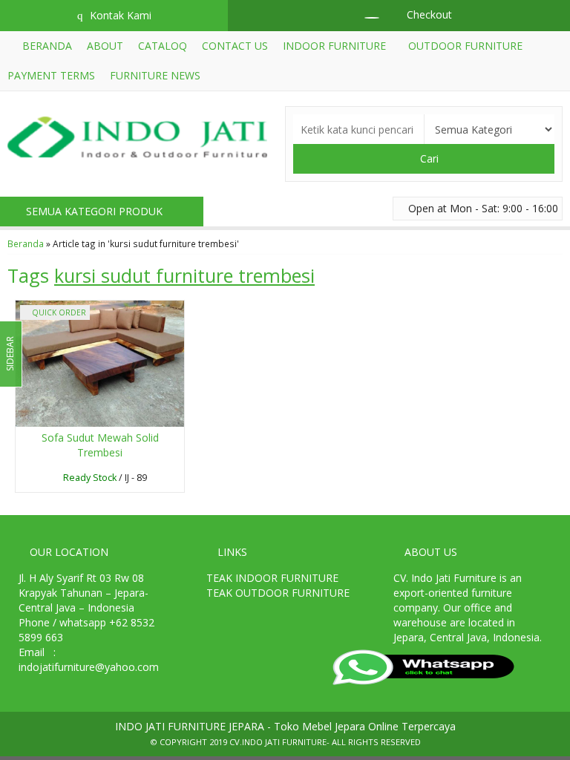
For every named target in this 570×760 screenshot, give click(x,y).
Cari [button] (428, 158)
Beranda (45, 46)
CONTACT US (235, 46)
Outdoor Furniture (465, 46)
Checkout (428, 14)
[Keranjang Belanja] (364, 14)
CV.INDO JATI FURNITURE (278, 741)
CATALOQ (162, 46)
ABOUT (105, 46)
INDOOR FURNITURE (334, 46)
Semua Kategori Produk (96, 211)
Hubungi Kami (104, 480)
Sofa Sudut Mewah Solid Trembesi (100, 444)
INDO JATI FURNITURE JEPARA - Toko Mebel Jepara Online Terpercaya (285, 726)
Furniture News (155, 75)
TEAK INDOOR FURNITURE (272, 578)
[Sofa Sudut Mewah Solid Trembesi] (100, 363)
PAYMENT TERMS (51, 75)
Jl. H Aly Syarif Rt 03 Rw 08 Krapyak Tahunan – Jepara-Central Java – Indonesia (83, 593)
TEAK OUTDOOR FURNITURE (278, 593)
